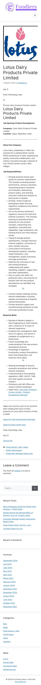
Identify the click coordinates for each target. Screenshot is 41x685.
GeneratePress (20, 682)
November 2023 (10, 592)
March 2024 (8, 578)
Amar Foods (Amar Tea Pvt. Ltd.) (17, 525)
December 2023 (10, 589)
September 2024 (10, 561)
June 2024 (7, 568)
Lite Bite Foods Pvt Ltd (12, 529)
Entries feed (8, 662)
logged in (18, 471)
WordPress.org (9, 670)
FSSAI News (8, 634)
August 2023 (8, 596)
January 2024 (9, 585)
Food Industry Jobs (14, 447)
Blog (5, 624)
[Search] (35, 488)
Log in (5, 659)
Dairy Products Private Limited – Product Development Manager (23, 392)
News (25, 447)
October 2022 (9, 603)
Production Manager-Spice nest (19, 453)
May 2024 (7, 571)
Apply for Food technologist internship (19, 419)
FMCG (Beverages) (14, 450)
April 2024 (7, 575)
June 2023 (7, 600)
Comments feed (10, 666)
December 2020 (10, 607)
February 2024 (9, 582)
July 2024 (7, 564)
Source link (7, 441)
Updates (6, 642)
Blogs (5, 627)
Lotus (21, 390)
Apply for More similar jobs (14, 425)
